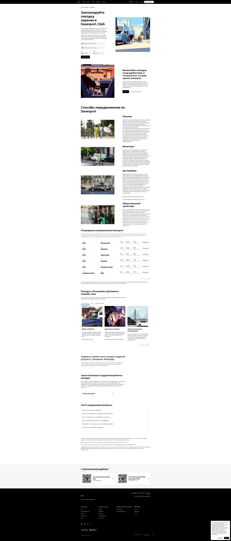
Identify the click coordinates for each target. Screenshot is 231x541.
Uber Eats (98, 1)
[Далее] (147, 345)
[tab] (106, 303)
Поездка (84, 1)
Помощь (137, 1)
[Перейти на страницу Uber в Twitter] (90, 524)
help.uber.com (120, 444)
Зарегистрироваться (149, 1)
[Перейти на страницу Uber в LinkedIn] (81, 524)
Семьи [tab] (92, 303)
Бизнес (92, 1)
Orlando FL (104, 249)
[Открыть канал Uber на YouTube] (84, 524)
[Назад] (143, 345)
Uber (78, 2)
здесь (216, 534)
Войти (141, 1)
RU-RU (132, 1)
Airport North (105, 255)
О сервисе (104, 1)
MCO (84, 243)
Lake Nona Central (107, 267)
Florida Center (105, 243)
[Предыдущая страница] (145, 278)
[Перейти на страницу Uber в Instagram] (87, 524)
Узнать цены (85, 57)
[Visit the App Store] (93, 530)
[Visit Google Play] (85, 530)
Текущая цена (145, 242)
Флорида (86, 7)
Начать (126, 91)
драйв (88, 1)
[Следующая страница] (148, 278)
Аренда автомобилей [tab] (99, 303)
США (82, 7)
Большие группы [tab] (85, 303)
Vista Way (104, 261)
